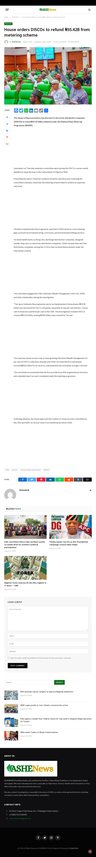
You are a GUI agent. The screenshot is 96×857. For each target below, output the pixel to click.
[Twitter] (7, 124)
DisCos (15, 470)
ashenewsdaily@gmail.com (20, 818)
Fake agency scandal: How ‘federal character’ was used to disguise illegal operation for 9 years (56, 720)
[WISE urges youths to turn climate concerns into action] (11, 708)
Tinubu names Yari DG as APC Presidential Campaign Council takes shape (68, 543)
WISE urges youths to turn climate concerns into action (44, 705)
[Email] (7, 144)
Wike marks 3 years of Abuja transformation (39, 732)
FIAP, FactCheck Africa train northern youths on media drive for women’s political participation (24, 545)
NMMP (46, 470)
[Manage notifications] (90, 851)
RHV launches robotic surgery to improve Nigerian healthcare (46, 692)
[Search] (89, 10)
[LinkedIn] (7, 130)
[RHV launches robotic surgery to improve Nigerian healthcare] (11, 695)
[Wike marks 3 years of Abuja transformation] (11, 735)
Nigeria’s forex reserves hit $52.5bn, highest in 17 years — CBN (25, 584)
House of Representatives (31, 470)
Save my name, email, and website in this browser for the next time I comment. (40, 658)
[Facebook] (7, 117)
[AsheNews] (48, 10)
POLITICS (8, 24)
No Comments (60, 42)
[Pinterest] (7, 137)
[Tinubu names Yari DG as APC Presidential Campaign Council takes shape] (70, 527)
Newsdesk (16, 42)
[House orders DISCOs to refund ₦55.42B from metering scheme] (48, 75)
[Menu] (7, 10)
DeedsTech (74, 848)
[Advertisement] (54, 147)
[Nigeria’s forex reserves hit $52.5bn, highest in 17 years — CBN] (25, 568)
